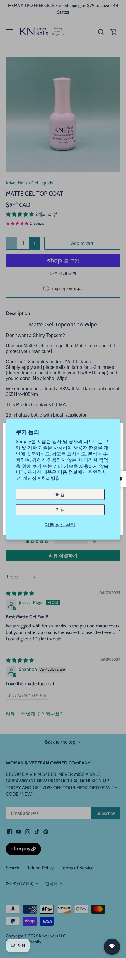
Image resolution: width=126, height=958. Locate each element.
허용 (60, 494)
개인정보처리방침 (41, 478)
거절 (60, 510)
